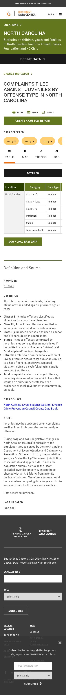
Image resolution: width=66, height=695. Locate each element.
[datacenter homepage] (27, 13)
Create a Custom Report (33, 121)
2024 (28, 141)
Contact (34, 631)
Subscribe (15, 611)
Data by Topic (11, 635)
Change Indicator (16, 74)
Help (32, 625)
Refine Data (30, 59)
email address (12, 571)
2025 (10, 141)
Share (50, 112)
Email (35, 112)
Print (20, 112)
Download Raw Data (22, 241)
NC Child (9, 286)
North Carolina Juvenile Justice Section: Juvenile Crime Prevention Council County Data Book (33, 406)
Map (25, 157)
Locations (11, 25)
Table (9, 157)
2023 (46, 141)
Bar (57, 157)
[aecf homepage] (9, 13)
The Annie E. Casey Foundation (33, 3)
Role (6, 589)
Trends (41, 157)
